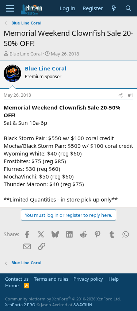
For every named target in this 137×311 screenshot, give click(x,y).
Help (114, 279)
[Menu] (10, 8)
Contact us (16, 279)
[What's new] (114, 8)
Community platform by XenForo (63, 299)
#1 (130, 95)
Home (12, 285)
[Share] (120, 95)
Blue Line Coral (25, 53)
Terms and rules (51, 279)
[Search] (128, 8)
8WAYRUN (82, 304)
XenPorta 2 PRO (20, 304)
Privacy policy (88, 279)
